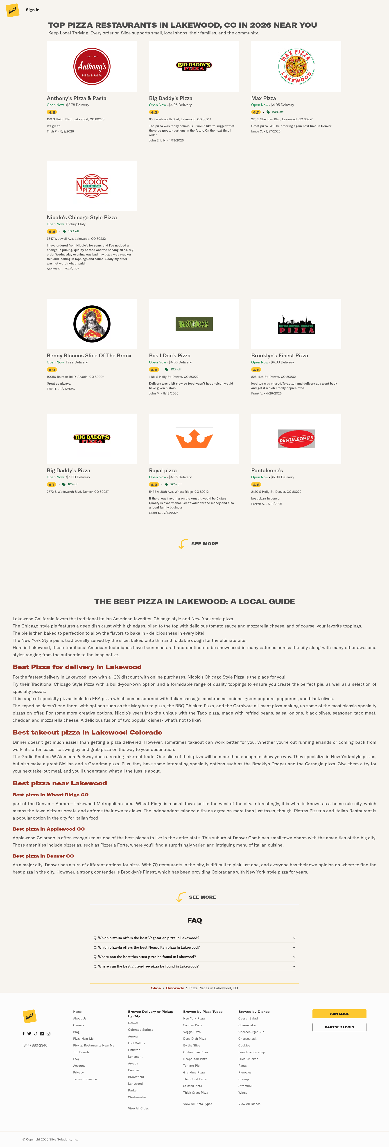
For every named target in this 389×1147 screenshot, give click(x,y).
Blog (76, 1032)
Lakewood (135, 1084)
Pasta (242, 1066)
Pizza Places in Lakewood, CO (213, 988)
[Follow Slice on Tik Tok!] (35, 1034)
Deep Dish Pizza (194, 1039)
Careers (78, 1025)
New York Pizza (194, 1018)
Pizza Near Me (83, 1039)
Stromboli (245, 1086)
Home (77, 1012)
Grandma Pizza (194, 1072)
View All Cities (138, 1108)
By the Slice (191, 1045)
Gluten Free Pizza (195, 1052)
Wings (242, 1093)
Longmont (135, 1057)
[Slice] (12, 10)
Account (79, 1066)
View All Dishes (249, 1104)
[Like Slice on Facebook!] (24, 1034)
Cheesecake (247, 1025)
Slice (156, 988)
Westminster (137, 1097)
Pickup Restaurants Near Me (93, 1045)
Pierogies (244, 1072)
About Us (79, 1018)
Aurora (133, 1036)
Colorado (175, 988)
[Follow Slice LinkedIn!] (42, 1034)
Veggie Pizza (192, 1032)
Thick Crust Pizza (195, 1093)
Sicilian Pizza (192, 1025)
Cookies (244, 1045)
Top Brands (81, 1052)
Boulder (133, 1070)
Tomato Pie (191, 1066)
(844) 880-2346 (35, 1045)
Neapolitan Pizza (195, 1059)
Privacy (78, 1072)
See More (204, 544)
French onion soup (251, 1052)
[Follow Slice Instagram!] (49, 1034)
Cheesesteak (247, 1039)
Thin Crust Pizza (195, 1079)
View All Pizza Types (197, 1104)
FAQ (76, 1059)
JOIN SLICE (339, 1014)
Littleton (134, 1050)
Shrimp (243, 1079)
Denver (133, 1023)
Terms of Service (85, 1079)
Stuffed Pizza (192, 1086)
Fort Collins (136, 1043)
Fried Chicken (248, 1059)
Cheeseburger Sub (251, 1032)
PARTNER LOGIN (339, 1027)
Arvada (133, 1063)
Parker (133, 1090)
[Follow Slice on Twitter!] (29, 1034)
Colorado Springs (140, 1030)
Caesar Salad (248, 1018)
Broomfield (136, 1077)
